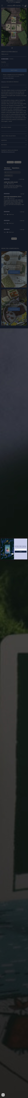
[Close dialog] (26, 539)
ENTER (21, 551)
